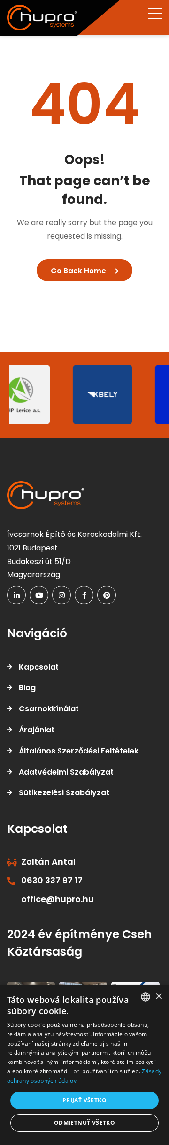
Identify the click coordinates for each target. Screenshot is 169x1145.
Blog (27, 687)
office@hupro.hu (57, 899)
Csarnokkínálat (49, 708)
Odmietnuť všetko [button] (84, 1123)
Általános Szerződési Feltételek (78, 751)
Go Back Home (78, 271)
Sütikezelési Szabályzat (64, 792)
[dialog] (84, 1065)
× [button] (158, 996)
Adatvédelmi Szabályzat (66, 772)
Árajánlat (36, 729)
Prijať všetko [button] (84, 1100)
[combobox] (145, 997)
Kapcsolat (39, 667)
